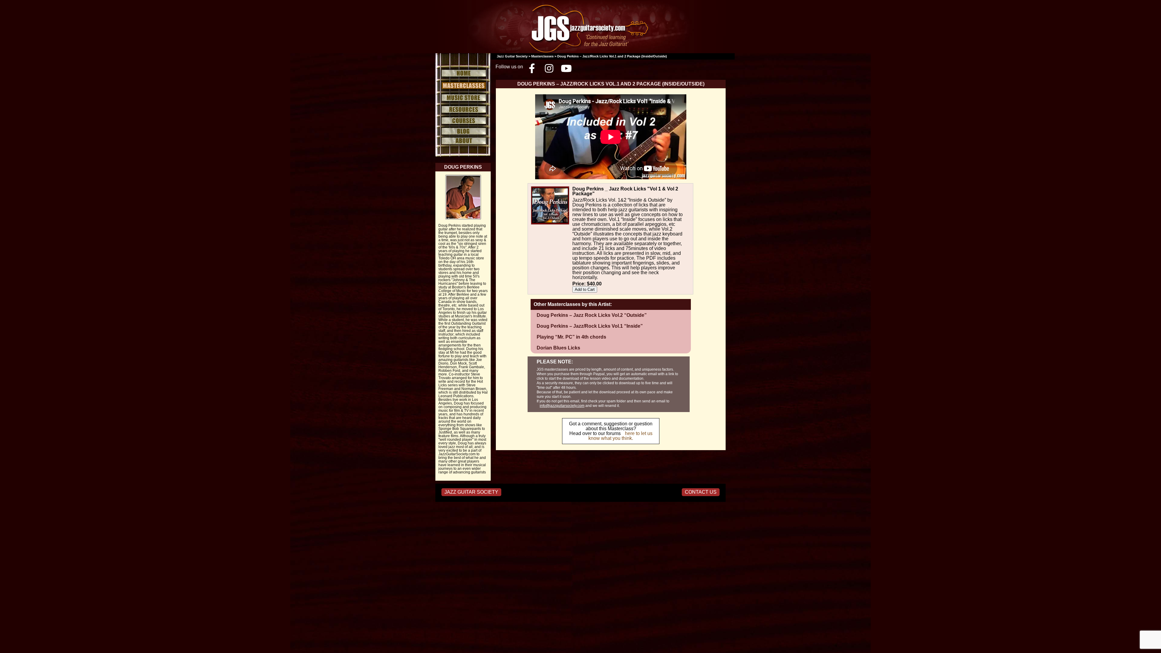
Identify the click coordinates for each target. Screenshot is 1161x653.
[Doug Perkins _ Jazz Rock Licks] (570, 187)
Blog (463, 131)
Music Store (463, 97)
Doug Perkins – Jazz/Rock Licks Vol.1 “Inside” (590, 326)
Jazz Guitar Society (512, 56)
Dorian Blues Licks (558, 347)
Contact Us (701, 492)
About (463, 141)
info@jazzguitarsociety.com (562, 406)
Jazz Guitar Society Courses (463, 120)
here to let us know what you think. (620, 436)
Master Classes (463, 85)
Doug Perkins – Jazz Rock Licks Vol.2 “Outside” (592, 315)
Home (463, 72)
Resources (463, 109)
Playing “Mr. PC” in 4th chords (571, 336)
